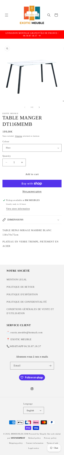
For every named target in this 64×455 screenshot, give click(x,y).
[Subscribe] (50, 366)
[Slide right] (39, 107)
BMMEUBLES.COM (19, 434)
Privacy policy (50, 438)
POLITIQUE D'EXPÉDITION (22, 294)
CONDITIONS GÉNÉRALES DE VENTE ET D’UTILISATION (30, 311)
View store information (18, 208)
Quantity (6, 156)
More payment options (32, 191)
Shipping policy (16, 443)
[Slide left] (24, 107)
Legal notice (33, 448)
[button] (6, 15)
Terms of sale (52, 443)
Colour (5, 141)
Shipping (18, 136)
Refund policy (34, 438)
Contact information (34, 443)
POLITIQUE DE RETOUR (20, 287)
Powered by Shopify (38, 434)
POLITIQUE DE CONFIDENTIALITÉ (27, 302)
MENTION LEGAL (17, 279)
